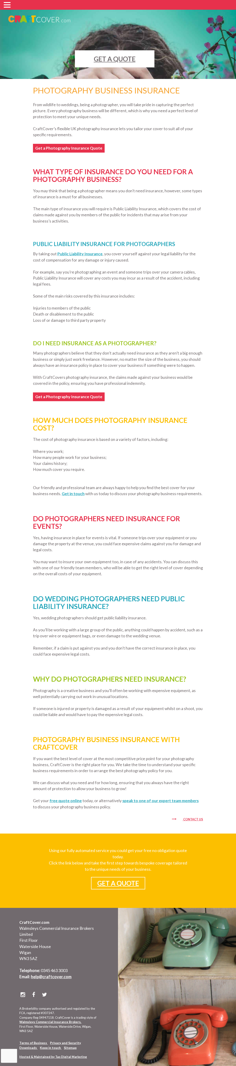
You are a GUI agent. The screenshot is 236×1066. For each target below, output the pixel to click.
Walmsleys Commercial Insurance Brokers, (50, 1022)
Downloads (28, 1048)
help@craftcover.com (51, 976)
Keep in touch (51, 1048)
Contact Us (193, 819)
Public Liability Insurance (80, 253)
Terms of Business (33, 1043)
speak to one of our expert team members (160, 800)
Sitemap (70, 1048)
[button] (8, 5)
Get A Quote (115, 59)
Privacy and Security (65, 1043)
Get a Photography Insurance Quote (68, 148)
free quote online (66, 800)
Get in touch (73, 493)
